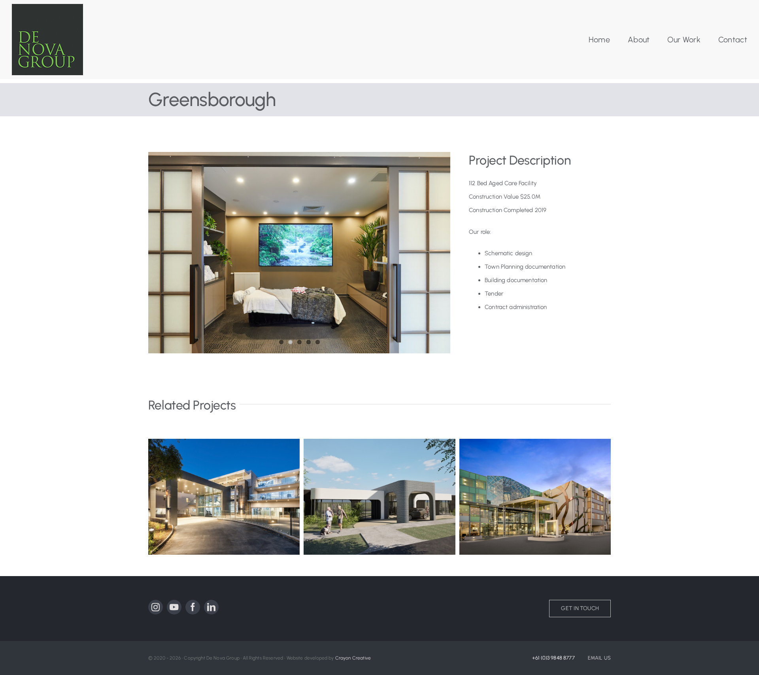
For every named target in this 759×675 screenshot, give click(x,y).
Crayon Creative (353, 658)
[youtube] (174, 607)
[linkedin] (211, 607)
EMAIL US (599, 658)
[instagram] (155, 607)
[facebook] (192, 607)
